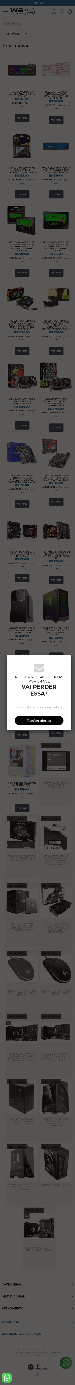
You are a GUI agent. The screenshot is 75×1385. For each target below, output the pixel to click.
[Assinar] (39, 720)
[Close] (66, 660)
